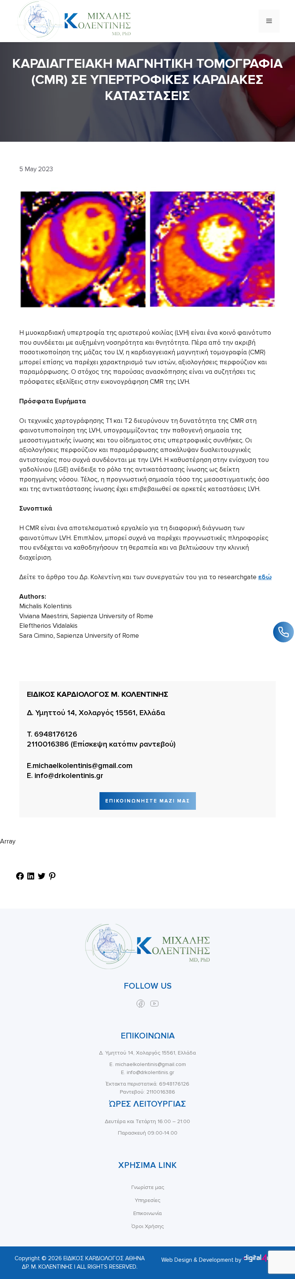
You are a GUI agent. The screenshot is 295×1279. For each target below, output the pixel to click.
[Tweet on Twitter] (41, 879)
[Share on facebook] (20, 879)
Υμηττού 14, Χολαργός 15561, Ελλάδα (100, 712)
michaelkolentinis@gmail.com (83, 765)
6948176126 (55, 734)
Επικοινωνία (147, 1213)
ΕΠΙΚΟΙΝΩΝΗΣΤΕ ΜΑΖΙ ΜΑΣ (147, 801)
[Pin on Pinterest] (52, 879)
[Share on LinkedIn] (30, 879)
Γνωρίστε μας (147, 1187)
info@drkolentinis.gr (69, 775)
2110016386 (48, 744)
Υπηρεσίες (147, 1200)
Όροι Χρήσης (147, 1226)
